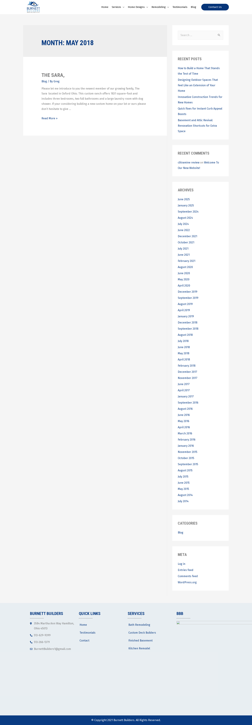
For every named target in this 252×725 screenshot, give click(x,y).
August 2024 (185, 217)
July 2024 (183, 224)
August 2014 (185, 495)
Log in (181, 563)
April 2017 (184, 390)
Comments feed (188, 576)
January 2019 (186, 316)
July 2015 (183, 476)
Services (116, 7)
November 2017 (187, 378)
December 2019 (187, 291)
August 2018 (185, 334)
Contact (84, 640)
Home (104, 7)
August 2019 (185, 304)
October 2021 (186, 242)
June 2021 (184, 254)
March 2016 (185, 433)
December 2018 (187, 322)
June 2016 (184, 415)
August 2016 (185, 408)
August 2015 (185, 470)
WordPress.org (187, 582)
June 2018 (184, 347)
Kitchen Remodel (139, 648)
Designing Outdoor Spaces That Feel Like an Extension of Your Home (198, 85)
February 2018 (186, 365)
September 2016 (188, 402)
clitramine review (188, 162)
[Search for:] (200, 35)
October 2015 (186, 458)
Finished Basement (140, 640)
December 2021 (187, 236)
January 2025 (186, 205)
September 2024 (188, 211)
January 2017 (186, 396)
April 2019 (184, 310)
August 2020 (185, 267)
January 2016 (186, 445)
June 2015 (184, 482)
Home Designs (136, 7)
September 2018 (188, 328)
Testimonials (179, 7)
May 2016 (183, 421)
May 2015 (183, 489)
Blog (193, 7)
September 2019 (188, 298)
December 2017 (187, 371)
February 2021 (186, 261)
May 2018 (183, 353)
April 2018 (184, 359)
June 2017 (184, 384)
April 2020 (184, 285)
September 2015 (188, 464)
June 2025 (184, 199)
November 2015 (187, 452)
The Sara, (53, 75)
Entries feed (185, 570)
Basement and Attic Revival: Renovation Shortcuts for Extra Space (197, 126)
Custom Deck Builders (142, 632)
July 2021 (183, 248)
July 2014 (183, 501)
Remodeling (159, 7)
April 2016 (184, 427)
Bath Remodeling (139, 624)
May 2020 (183, 279)
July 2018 (183, 341)
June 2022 (184, 230)
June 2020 (184, 273)
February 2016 (186, 439)
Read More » (49, 118)
